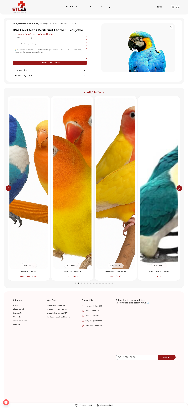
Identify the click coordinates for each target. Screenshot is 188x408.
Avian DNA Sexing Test (56, 305)
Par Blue (115, 276)
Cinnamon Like (156, 276)
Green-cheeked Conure (72, 271)
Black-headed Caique (115, 271)
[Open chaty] (6, 402)
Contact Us (123, 7)
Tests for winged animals (28, 24)
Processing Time (23, 75)
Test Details (20, 70)
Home (61, 7)
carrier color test (87, 7)
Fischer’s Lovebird (28, 271)
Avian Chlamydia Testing (57, 309)
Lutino (165, 276)
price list (112, 7)
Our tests (101, 7)
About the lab (71, 7)
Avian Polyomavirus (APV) (57, 313)
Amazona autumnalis (159, 271)
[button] (50, 70)
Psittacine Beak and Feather (59, 317)
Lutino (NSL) (29, 276)
